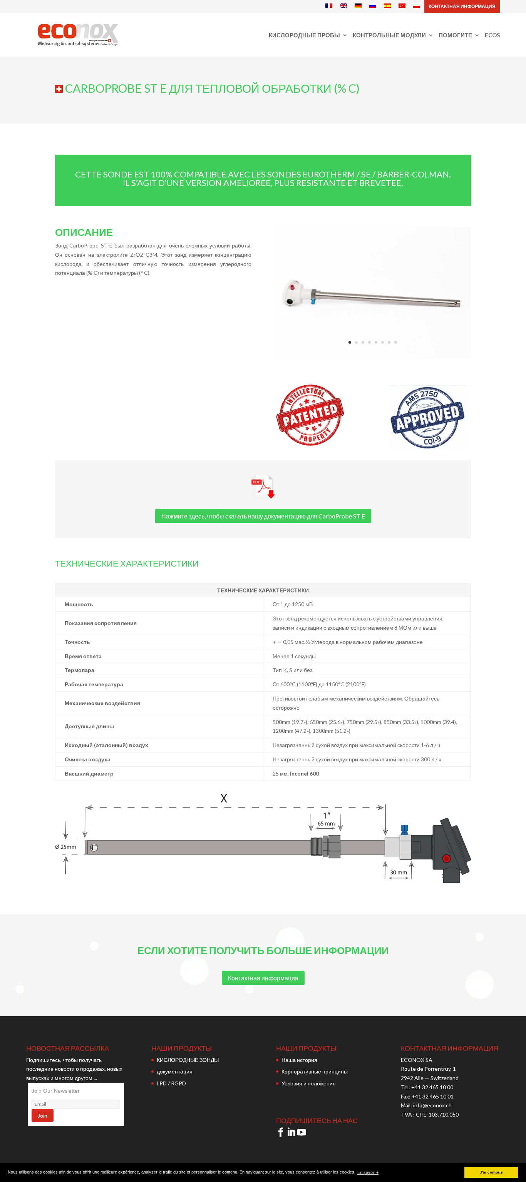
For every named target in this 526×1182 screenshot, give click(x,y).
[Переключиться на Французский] (329, 6)
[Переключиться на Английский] (343, 6)
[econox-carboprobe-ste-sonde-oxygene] (373, 356)
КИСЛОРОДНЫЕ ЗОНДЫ (188, 1060)
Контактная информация (462, 6)
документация (175, 1071)
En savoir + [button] (368, 1172)
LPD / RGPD (171, 1083)
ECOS (492, 35)
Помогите (455, 35)
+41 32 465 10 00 (432, 1087)
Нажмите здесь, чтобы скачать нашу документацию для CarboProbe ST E (263, 516)
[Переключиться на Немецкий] (358, 6)
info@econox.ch (433, 1105)
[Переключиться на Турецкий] (402, 6)
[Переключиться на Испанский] (387, 6)
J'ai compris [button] (491, 1172)
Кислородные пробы (304, 35)
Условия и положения (308, 1083)
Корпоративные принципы (314, 1071)
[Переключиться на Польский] (417, 6)
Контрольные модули (389, 35)
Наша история (299, 1060)
